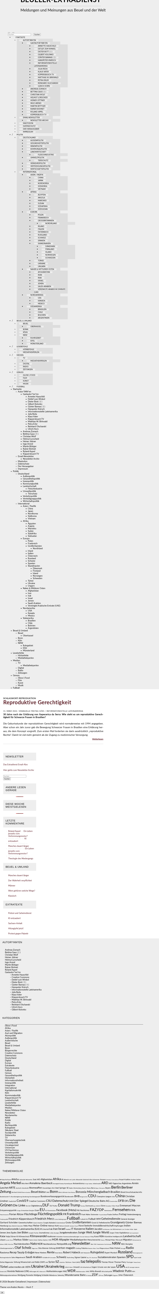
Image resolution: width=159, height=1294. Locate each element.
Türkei (41, 261)
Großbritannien (46, 221)
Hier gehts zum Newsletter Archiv (18, 770)
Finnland (49, 249)
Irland (41, 226)
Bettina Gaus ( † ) (38, 92)
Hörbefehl (9, 1078)
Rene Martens (40, 1253)
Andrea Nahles (136, 1179)
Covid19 (22, 1200)
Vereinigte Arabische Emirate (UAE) (44, 606)
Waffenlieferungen (54, 1271)
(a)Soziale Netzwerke (26, 1179)
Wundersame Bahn (75, 1275)
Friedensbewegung (134, 1214)
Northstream (107, 1244)
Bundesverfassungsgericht (52, 1197)
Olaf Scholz (23, 1247)
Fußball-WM (94, 1219)
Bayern (108, 1188)
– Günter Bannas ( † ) (19, 985)
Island (48, 252)
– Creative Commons (19, 977)
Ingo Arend (35, 103)
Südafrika (42, 206)
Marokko (42, 201)
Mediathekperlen (31, 352)
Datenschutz (29, 126)
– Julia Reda (15, 992)
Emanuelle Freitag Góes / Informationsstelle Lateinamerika (51, 711)
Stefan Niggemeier (6, 1262)
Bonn (25, 329)
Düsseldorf (109, 1206)
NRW (25, 335)
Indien (127, 1226)
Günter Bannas (133, 1222)
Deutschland (29, 138)
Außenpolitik (36, 140)
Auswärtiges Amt (48, 1188)
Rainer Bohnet (37, 109)
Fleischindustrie (46, 155)
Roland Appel (36, 112)
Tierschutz (43, 160)
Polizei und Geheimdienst (19, 913)
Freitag (122, 1214)
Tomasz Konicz (137, 1262)
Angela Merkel (10, 1183)
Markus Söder (21, 1239)
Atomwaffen (35, 1188)
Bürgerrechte (11, 1051)
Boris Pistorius (71, 1192)
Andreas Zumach (38, 89)
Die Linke (19, 1205)
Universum (10, 1148)
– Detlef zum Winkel (19, 980)
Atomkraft (25, 1188)
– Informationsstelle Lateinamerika (25, 990)
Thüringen (129, 1262)
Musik (25, 384)
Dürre (103, 1206)
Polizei (117, 1248)
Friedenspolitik (4, 1219)
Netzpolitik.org (64, 1244)
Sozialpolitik (10, 1133)
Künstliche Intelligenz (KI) (114, 1236)
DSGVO (98, 1206)
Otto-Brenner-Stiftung (46, 1248)
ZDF (95, 1274)
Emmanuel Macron (130, 1205)
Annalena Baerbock (41, 1183)
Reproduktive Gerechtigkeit (37, 702)
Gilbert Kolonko (46, 55)
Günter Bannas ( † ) (47, 57)
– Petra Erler (15, 1002)
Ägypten (42, 195)
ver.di (127, 1267)
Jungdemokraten (68, 1232)
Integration (10, 1085)
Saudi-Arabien (44, 286)
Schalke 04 (46, 1257)
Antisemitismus (79, 1183)
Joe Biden (22, 1232)
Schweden (50, 258)
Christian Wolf (37, 95)
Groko (68, 1223)
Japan (40, 180)
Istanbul (68, 1229)
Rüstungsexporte (137, 1253)
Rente (51, 1252)
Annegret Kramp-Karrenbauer (62, 1183)
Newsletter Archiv (39, 120)
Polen (40, 215)
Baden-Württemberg (75, 1188)
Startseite (20, 37)
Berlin (116, 1187)
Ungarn (41, 266)
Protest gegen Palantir (18, 934)
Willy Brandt (95, 1271)
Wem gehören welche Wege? (21, 891)
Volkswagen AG (34, 1271)
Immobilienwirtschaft (103, 1226)
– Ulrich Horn (16, 1007)
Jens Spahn (11, 1233)
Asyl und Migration (13, 1033)
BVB (77, 1196)
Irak (40, 278)
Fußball (21, 387)
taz (83, 1262)
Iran (40, 275)
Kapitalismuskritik (13, 1090)
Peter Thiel (96, 1248)
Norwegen (50, 255)
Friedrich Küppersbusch (21, 1219)
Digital (26, 364)
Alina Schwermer (94, 1179)
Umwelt (76, 1267)
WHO (87, 1271)
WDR (71, 1271)
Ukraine (41, 264)
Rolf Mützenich (85, 1253)
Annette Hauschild (47, 46)
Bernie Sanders (26, 1192)
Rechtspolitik (11, 1125)
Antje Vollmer (89, 1183)
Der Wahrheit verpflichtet (20, 881)
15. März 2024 (10, 711)
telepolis (93, 1262)
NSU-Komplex (127, 1244)
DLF (45, 1205)
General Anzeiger (128, 1219)
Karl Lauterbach (134, 1233)
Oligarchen (35, 1248)
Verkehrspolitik (38, 163)
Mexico (41, 304)
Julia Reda (42, 69)
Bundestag (26, 1196)
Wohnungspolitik (13, 1160)
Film (25, 378)
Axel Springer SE (62, 1188)
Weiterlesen (97, 739)
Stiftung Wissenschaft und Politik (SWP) (29, 1262)
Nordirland (51, 223)
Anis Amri (25, 1183)
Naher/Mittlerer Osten (15, 1110)
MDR (49, 1240)
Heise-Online (40, 1225)
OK (2, 1293)
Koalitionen (51, 1236)
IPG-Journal (44, 1229)
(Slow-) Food (29, 375)
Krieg (92, 1236)
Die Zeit (28, 1206)
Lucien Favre (9, 1240)
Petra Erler (43, 80)
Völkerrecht (42, 1271)
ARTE (12, 1187)
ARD (104, 1183)
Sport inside (137, 1257)
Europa (33, 212)
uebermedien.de (16, 1267)
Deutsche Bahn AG (99, 1201)
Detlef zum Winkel (47, 49)
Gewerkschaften (25, 1223)
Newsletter (10, 1113)
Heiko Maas (27, 1226)
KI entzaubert (14, 918)
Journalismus (44, 1233)
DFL (126, 1201)
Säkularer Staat (12, 1130)
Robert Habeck (71, 1252)
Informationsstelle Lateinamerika (43, 412)
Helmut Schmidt (64, 1226)
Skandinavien (44, 243)
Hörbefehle (28, 349)
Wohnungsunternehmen (8, 1275)
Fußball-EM (84, 1219)
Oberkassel (35, 326)
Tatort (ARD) (76, 1262)
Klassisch (12, 896)
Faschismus (84, 1210)
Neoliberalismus (49, 1244)
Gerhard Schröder (9, 1223)
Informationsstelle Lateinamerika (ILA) (19, 1229)
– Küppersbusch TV (19, 997)
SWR (46, 1262)
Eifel (32, 341)
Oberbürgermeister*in (7, 1248)
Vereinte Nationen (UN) (18, 1271)
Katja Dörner (11, 1236)
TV (24, 358)
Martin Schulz (33, 1240)
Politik (20, 135)
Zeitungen (28, 369)
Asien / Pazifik (36, 175)
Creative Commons (13, 1053)
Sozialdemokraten (107, 1257)
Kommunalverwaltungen (71, 1236)
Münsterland (36, 344)
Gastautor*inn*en (39, 43)
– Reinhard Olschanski (20, 1005)
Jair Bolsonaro (106, 1229)
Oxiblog (78, 1248)
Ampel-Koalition (125, 1179)
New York (94, 1244)
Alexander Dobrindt (82, 1179)
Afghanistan (44, 272)
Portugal (123, 1248)
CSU (49, 1200)
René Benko (58, 1253)
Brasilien (42, 309)
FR (64, 1214)
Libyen (2, 1240)
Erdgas (19, 1210)
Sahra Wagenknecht (18, 1257)
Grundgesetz (117, 1222)
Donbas (83, 1206)
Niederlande (100, 1244)
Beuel (25, 324)
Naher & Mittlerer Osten (42, 269)
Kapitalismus (124, 1233)
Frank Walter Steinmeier (90, 1214)
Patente (90, 1248)
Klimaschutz (24, 1236)
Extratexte (9, 1065)
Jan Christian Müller (127, 1229)
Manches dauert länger (18, 846)
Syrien (51, 1262)
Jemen (41, 284)
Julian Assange (54, 1233)
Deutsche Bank (114, 1201)
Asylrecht (18, 1188)
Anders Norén (17, 1287)
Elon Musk (115, 1206)
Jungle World (101, 1232)
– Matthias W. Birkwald (20, 1000)
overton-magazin (65, 1248)
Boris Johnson (63, 1192)
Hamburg (4, 1226)
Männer (11, 886)
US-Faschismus (12, 1150)
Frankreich (43, 218)
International (30, 172)
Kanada (41, 301)
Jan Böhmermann (116, 1229)
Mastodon (28, 123)
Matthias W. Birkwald (48, 77)
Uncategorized (12, 1145)
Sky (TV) (89, 1257)
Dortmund (89, 1206)
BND (47, 1192)
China (40, 178)
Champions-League (104, 1197)
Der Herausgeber (31, 129)
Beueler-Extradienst (17, 1282)
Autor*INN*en (29, 40)
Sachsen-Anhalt (15, 923)
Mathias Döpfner (43, 1240)
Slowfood (94, 1257)
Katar (3, 1236)
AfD (38, 1179)
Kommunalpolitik (38, 149)
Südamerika (36, 306)
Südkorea (42, 186)
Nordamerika (36, 295)
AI (62, 1179)
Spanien (41, 241)
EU (42, 1210)
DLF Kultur (54, 1206)
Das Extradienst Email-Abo (15, 765)
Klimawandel (38, 1236)
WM (133, 1271)
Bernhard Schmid (17, 1192)
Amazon (103, 1179)
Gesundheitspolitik (39, 143)
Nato (33, 1243)
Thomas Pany (120, 1262)
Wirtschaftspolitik (39, 169)
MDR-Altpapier (61, 1239)
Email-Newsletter (31, 117)
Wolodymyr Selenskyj (56, 1275)
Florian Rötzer (16, 1214)
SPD (130, 1257)
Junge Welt (85, 1232)
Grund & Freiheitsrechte (101, 1223)
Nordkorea (43, 183)
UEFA (28, 1267)
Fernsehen (121, 1210)
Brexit (123, 1192)
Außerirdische (11, 1041)
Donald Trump (69, 1205)
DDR (71, 1201)
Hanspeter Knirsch (47, 60)
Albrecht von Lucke (69, 1179)
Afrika (33, 192)
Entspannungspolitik (8, 1210)
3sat (35, 1179)
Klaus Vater (43, 72)
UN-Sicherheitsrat (85, 1267)
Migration (127, 1240)
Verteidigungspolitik (40, 166)
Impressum (28, 132)
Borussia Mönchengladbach (93, 1192)
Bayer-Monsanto (100, 1188)
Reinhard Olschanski (48, 83)
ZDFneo (101, 1275)
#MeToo (15, 1179)
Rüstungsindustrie (5, 1257)
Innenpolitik (36, 146)
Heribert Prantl (74, 1226)
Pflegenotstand (104, 1248)
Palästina (84, 1248)
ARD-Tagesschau (115, 1183)
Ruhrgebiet (35, 338)
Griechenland (60, 1223)
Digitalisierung (36, 1206)
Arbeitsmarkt (97, 1183)
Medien (20, 355)
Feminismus (108, 1210)
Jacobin (98, 1229)
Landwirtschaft (38, 152)
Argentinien (43, 318)
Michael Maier (110, 1240)
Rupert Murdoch (111, 1253)
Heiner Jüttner (37, 100)
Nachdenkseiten (22, 1244)
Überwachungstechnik (15, 1140)
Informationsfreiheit (14, 1080)
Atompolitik (10, 1036)
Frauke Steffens (112, 1214)
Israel (40, 281)
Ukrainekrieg (54, 1266)
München (10, 1244)
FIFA (132, 1210)
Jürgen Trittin (114, 1233)
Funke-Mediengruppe (60, 1219)
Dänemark (50, 246)
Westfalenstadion (80, 1271)
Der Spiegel (81, 1201)
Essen (37, 1210)
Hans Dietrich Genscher (16, 1226)
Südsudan (43, 209)
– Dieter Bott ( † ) (18, 982)
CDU (92, 1196)
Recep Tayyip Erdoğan (22, 1252)
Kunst (26, 381)
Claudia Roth (12, 1201)
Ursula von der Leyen (107, 1267)
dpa (94, 1206)
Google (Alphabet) (49, 1223)
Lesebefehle (22, 347)
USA (39, 298)
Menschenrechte (93, 1240)
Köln (25, 332)
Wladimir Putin (122, 1271)
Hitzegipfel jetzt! (16, 928)
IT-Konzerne (78, 1229)
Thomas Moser (107, 1262)
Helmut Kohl (53, 1226)
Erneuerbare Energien (27, 1210)
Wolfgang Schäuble (41, 1275)
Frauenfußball (103, 1214)
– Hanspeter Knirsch (19, 987)
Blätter (42, 1192)
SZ (57, 1261)
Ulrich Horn (44, 86)
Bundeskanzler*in (5, 1196)
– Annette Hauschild (19, 975)
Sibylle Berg (70, 1257)
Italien (41, 229)
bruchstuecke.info (134, 1192)
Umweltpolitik (37, 158)
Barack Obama (86, 1188)
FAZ (93, 1210)
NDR (40, 1244)
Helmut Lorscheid (39, 97)
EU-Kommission (50, 1210)
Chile (40, 312)
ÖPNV (120, 1275)
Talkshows (68, 1262)
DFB (121, 1200)
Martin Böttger (37, 106)
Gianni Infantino (38, 1223)
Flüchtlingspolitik (50, 1214)
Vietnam (42, 189)
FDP (100, 1210)
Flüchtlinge (30, 1214)
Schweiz (42, 238)
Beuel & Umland (24, 321)
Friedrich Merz (44, 1218)
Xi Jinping (88, 1275)
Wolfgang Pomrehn (25, 1275)
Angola (41, 198)
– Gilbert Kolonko (18, 1010)
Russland (42, 235)
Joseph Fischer (34, 1233)
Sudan (41, 203)
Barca (93, 1188)
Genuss (20, 372)
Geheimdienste (110, 1218)
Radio (25, 367)
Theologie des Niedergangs (20, 858)
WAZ (65, 1271)
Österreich (43, 232)
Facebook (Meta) (66, 1210)
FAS (78, 1210)
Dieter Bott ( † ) (45, 52)
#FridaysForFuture (5, 1179)
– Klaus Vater (16, 995)
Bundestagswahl (34, 1196)
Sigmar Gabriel (80, 1257)
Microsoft (119, 1240)
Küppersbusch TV (46, 75)
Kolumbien (59, 1236)
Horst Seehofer (86, 1226)
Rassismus (4, 1253)
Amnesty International (112, 1179)
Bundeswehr (69, 1197)
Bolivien (42, 315)
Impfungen (118, 1226)
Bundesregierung (16, 1196)
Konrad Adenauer (85, 1236)
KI (17, 1236)
